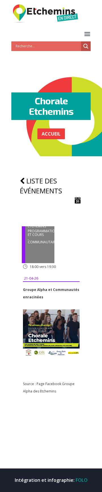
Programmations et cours (43, 233)
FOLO (82, 480)
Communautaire (42, 242)
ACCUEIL (51, 134)
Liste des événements (41, 185)
